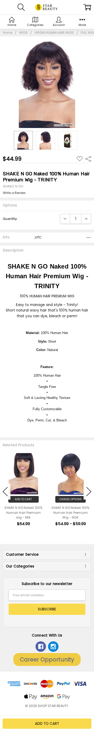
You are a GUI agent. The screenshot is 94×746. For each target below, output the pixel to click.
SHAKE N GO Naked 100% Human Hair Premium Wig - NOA (70, 513)
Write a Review (14, 193)
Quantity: (10, 218)
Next (89, 491)
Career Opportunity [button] (47, 659)
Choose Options (70, 499)
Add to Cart (23, 499)
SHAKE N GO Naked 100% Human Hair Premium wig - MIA (23, 513)
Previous (5, 491)
